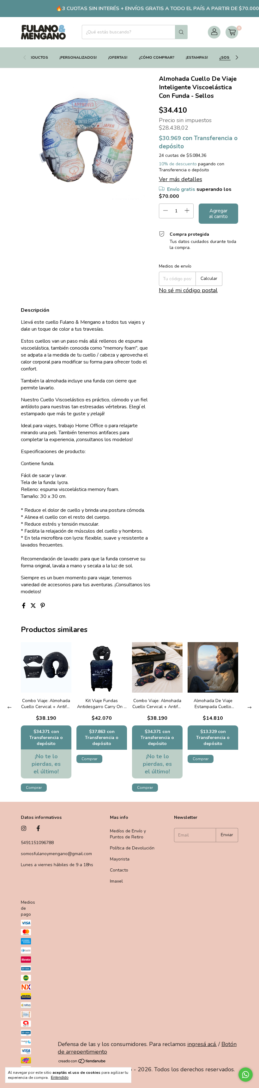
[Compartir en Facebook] (24, 606)
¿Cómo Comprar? (156, 57)
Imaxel (116, 881)
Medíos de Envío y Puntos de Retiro (128, 834)
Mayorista (120, 859)
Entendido (60, 1077)
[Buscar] (181, 32)
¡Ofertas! (117, 57)
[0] (232, 32)
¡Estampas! (197, 57)
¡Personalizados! (78, 57)
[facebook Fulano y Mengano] (38, 828)
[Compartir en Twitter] (33, 606)
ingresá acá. (202, 1044)
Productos (36, 57)
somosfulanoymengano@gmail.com (56, 854)
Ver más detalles (180, 179)
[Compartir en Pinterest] (42, 606)
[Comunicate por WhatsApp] (245, 1074)
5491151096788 (37, 843)
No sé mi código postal (188, 290)
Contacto (119, 870)
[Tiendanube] (82, 1062)
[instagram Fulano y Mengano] (24, 828)
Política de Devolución (132, 848)
